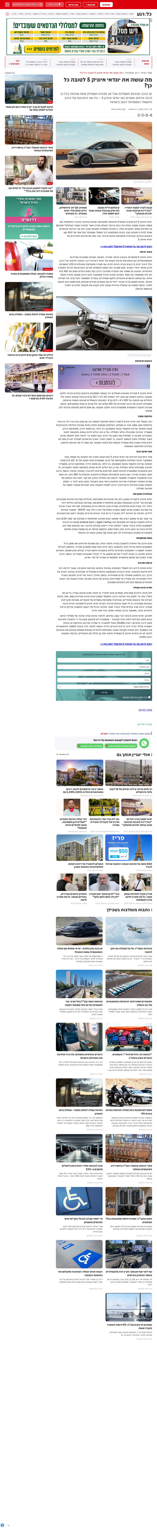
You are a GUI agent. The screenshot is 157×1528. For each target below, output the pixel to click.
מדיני (72, 14)
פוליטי (100, 14)
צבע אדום (73, 4)
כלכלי (21, 14)
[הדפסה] (146, 115)
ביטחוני (92, 14)
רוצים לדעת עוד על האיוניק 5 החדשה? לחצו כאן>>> (126, 644)
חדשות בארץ (81, 14)
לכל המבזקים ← (14, 62)
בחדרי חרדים (145, 709)
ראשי (132, 14)
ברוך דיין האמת (39, 14)
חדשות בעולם (62, 14)
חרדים (51, 14)
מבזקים (106, 4)
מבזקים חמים (145, 62)
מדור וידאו (109, 14)
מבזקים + (90, 4)
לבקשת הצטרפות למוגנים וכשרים (122, 746)
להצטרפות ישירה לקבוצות (91, 746)
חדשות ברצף (121, 14)
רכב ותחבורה (132, 109)
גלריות (28, 14)
